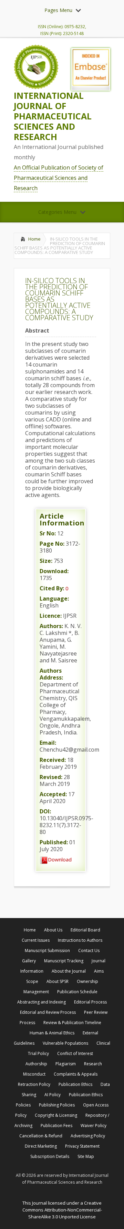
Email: (48, 742)
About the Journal (69, 971)
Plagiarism (65, 1064)
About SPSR (57, 981)
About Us (53, 930)
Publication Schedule (77, 992)
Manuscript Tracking (63, 961)
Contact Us (89, 950)
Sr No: (48, 533)
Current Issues (36, 940)
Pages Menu (58, 10)
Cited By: (52, 588)
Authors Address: (51, 674)
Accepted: (53, 794)
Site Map (86, 1156)
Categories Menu (57, 212)
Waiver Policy (93, 1125)
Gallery (29, 961)
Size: (46, 561)
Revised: (51, 777)
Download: (54, 571)
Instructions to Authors (80, 940)
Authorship (36, 1064)
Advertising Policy (88, 1136)
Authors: (51, 626)
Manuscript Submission (47, 950)
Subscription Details (49, 1156)
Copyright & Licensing (56, 1115)
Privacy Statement (82, 1146)
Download (60, 859)
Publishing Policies (57, 1105)
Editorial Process (90, 1002)
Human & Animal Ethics (52, 1033)
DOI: (45, 811)
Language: (54, 598)
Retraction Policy (34, 1084)
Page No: (52, 543)
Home (34, 239)
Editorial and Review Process (48, 1012)
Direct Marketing (41, 1146)
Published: (54, 842)
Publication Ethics (75, 1084)
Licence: (51, 615)
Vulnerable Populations (65, 1043)
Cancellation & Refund (40, 1136)
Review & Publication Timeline (72, 1022)
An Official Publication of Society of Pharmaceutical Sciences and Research (58, 178)
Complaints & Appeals (75, 1074)
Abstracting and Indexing (41, 1002)
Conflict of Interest (75, 1053)
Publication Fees (56, 1125)
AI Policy (52, 1095)
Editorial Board (85, 930)
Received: (53, 760)
